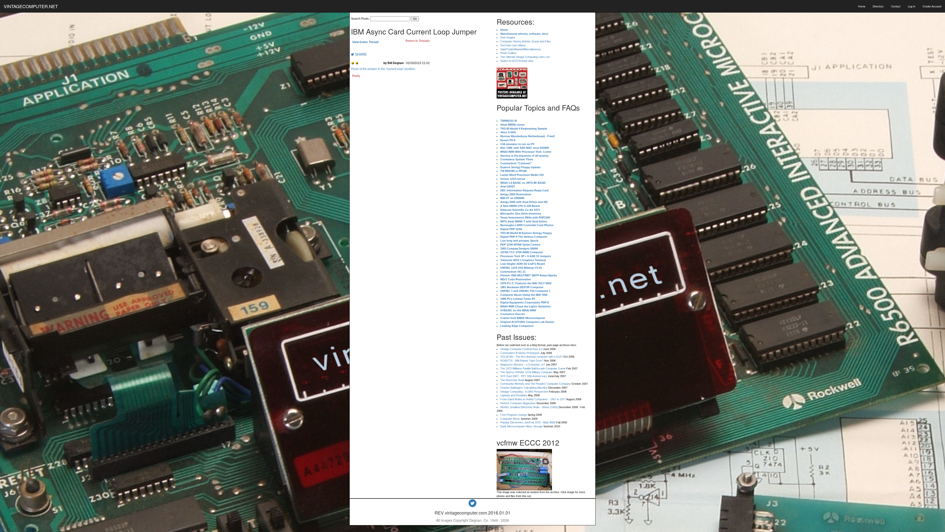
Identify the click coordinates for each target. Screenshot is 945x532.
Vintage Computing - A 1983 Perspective (524, 391)
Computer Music (510, 418)
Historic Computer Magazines (518, 403)
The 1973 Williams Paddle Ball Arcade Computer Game (533, 368)
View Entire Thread (365, 42)
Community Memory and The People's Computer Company (535, 383)
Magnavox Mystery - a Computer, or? (522, 364)
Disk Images (507, 37)
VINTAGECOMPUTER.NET (31, 6)
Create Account (932, 6)
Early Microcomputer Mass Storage (521, 426)
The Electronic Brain (512, 380)
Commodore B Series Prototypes (520, 352)
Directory (878, 6)
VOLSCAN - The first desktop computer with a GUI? (531, 356)
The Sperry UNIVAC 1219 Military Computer (526, 372)
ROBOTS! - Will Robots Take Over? (521, 360)
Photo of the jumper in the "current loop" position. (383, 69)
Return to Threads (418, 41)
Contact (895, 6)
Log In (911, 6)
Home (861, 6)
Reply (356, 76)
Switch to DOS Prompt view (516, 60)
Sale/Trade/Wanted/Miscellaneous (520, 49)
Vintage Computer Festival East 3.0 (521, 349)
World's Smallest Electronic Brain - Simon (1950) (529, 407)
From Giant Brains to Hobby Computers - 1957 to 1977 (533, 399)
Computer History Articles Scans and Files (525, 41)
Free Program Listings (513, 414)
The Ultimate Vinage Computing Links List (525, 56)
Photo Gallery (508, 52)
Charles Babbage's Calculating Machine (524, 387)
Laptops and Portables (513, 395)
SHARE (360, 54)
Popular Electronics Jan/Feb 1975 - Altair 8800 (527, 422)
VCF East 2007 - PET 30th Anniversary (523, 376)
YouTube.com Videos (513, 45)
